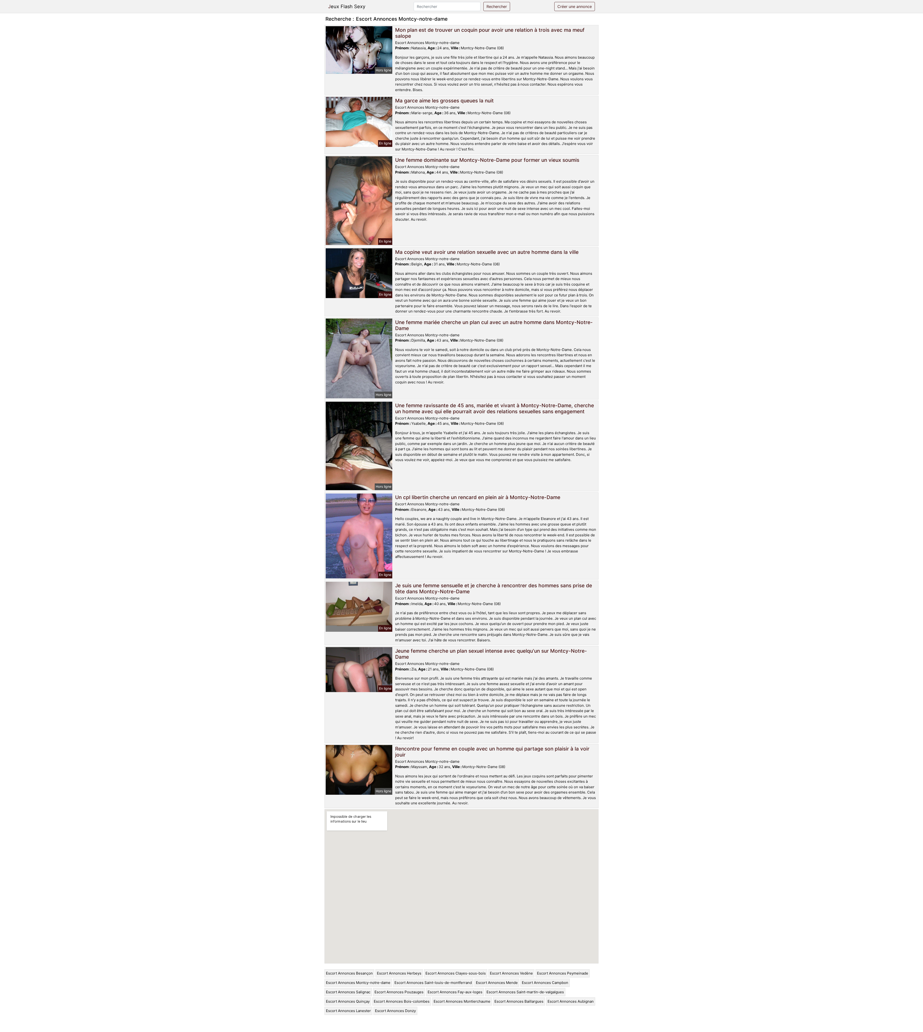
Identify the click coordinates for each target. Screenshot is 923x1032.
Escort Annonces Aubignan (571, 1001)
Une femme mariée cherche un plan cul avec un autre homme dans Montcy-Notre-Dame (494, 325)
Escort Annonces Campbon (545, 982)
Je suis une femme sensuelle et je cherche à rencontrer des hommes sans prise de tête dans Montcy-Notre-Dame (493, 588)
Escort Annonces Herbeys (399, 973)
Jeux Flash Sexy (346, 6)
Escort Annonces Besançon (349, 973)
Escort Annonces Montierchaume (462, 1001)
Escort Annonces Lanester (348, 1010)
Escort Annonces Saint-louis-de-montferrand (433, 982)
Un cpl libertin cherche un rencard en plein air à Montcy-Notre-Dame (477, 497)
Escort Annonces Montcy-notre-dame (358, 982)
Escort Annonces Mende (497, 982)
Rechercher (496, 6)
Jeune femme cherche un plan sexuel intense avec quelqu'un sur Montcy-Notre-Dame (491, 654)
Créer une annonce (574, 6)
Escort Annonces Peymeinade (562, 973)
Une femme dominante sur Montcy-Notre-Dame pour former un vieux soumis (487, 160)
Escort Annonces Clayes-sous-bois (455, 973)
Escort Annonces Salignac (348, 992)
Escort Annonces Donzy (395, 1010)
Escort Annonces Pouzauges (399, 992)
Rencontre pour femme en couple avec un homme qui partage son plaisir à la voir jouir (492, 752)
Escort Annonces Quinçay (348, 1001)
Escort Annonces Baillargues (518, 1001)
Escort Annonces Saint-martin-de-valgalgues (525, 992)
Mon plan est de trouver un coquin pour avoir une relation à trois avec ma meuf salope (490, 33)
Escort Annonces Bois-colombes (402, 1001)
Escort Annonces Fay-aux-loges (455, 992)
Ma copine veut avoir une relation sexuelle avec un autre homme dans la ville (487, 252)
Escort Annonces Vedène (511, 973)
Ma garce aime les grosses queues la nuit (444, 101)
